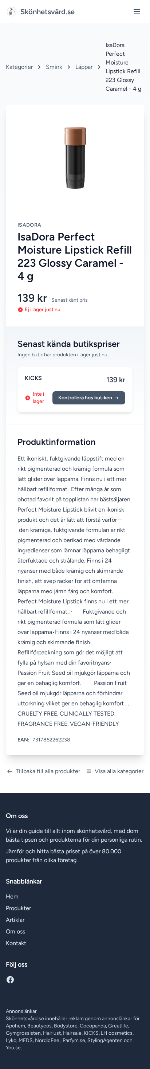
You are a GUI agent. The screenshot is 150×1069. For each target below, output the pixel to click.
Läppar (83, 66)
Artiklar (15, 919)
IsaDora (29, 225)
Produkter (18, 908)
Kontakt (16, 943)
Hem (12, 896)
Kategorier (19, 66)
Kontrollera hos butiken (85, 398)
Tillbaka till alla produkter (48, 771)
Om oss (15, 931)
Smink (54, 66)
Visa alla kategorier (119, 771)
